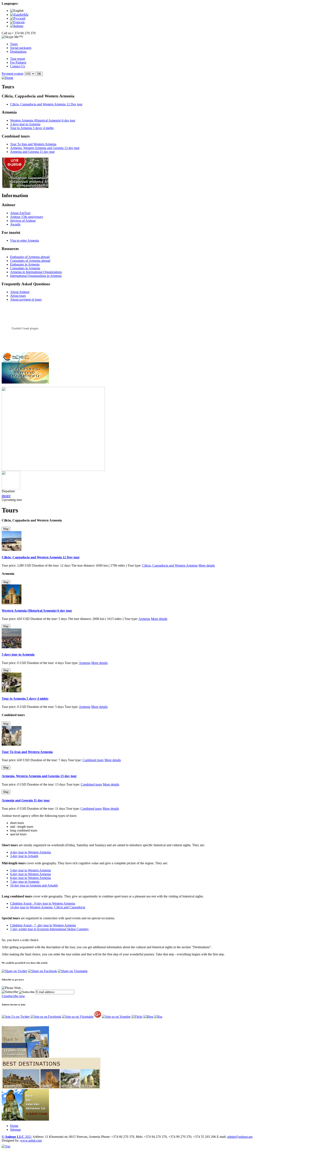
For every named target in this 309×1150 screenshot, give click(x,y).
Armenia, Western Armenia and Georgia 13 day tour (44, 148)
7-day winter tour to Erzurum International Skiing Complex (49, 929)
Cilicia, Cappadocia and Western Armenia (170, 565)
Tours (14, 44)
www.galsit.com (31, 1140)
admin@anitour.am (239, 1136)
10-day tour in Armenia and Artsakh (34, 885)
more (6, 495)
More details (206, 565)
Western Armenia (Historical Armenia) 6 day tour (42, 120)
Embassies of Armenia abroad (30, 257)
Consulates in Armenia (25, 268)
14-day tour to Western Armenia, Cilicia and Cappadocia (47, 907)
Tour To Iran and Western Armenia (33, 144)
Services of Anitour (23, 220)
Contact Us (17, 66)
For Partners (18, 62)
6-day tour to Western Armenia (30, 874)
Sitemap (15, 1129)
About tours (18, 295)
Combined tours (93, 760)
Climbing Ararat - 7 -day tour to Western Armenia (43, 925)
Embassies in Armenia (25, 264)
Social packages (20, 48)
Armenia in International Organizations (36, 272)
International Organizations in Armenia (36, 276)
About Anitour (19, 292)
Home (14, 1126)
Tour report (17, 58)
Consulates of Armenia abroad (30, 260)
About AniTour (20, 213)
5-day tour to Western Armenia (30, 870)
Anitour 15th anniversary (26, 217)
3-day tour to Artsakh (24, 856)
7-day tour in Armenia (24, 881)
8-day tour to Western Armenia (30, 878)
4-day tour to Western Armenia (30, 852)
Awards (15, 224)
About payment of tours (26, 299)
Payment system (12, 73)
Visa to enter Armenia (24, 240)
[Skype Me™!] (12, 37)
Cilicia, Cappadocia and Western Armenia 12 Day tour (46, 104)
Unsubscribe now (13, 996)
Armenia (144, 619)
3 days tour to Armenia (25, 124)
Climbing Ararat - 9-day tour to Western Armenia (42, 903)
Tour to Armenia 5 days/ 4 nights (32, 128)
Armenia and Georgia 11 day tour (32, 151)
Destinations (18, 51)
